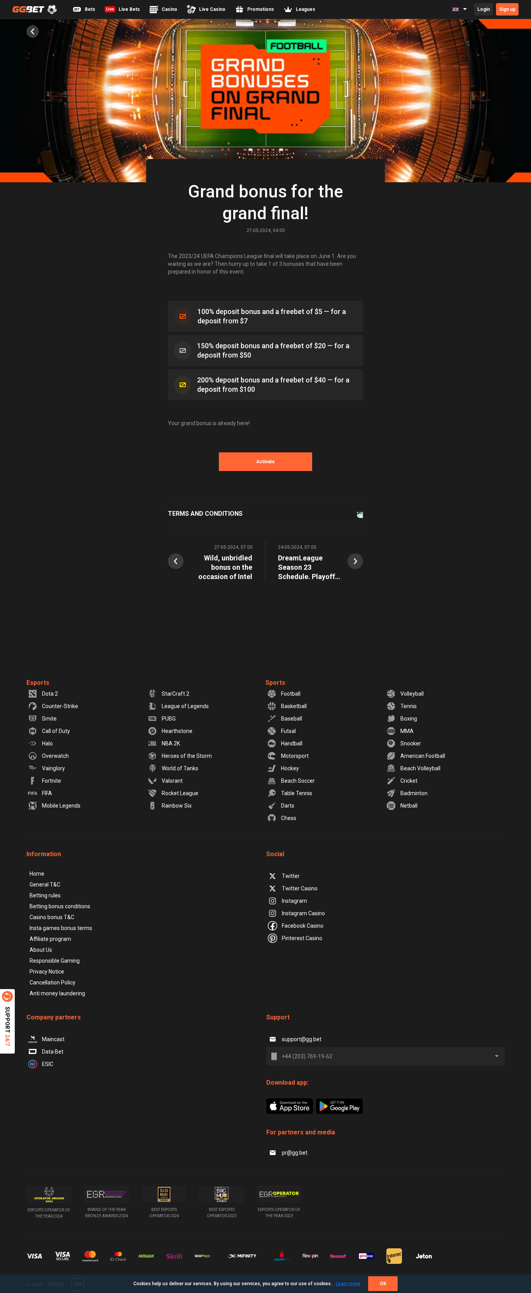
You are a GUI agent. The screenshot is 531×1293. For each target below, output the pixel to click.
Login (483, 9)
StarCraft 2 (175, 694)
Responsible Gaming (55, 961)
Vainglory (53, 768)
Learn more (348, 1283)
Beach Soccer (298, 781)
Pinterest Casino (302, 938)
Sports (275, 682)
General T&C (45, 884)
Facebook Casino (302, 926)
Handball (291, 743)
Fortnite (51, 781)
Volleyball (412, 694)
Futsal (288, 731)
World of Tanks (180, 768)
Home (37, 874)
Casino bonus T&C (52, 917)
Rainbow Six (177, 806)
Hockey (290, 768)
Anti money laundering (57, 993)
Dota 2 (50, 694)
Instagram (294, 901)
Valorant (172, 781)
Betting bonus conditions (60, 906)
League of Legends (185, 706)
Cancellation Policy (52, 982)
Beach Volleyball (420, 768)
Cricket (408, 781)
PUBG (169, 718)
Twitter (291, 876)
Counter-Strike (60, 706)
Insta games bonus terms (61, 928)
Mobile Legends (61, 806)
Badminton (414, 793)
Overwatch (55, 756)
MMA (407, 731)
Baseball (291, 718)
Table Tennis (296, 793)
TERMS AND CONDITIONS (205, 513)
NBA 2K (171, 743)
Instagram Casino (303, 913)
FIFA (47, 793)
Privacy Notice (47, 971)
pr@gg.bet (294, 1153)
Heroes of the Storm (187, 756)
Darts (287, 806)
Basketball (294, 706)
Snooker (410, 743)
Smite (49, 718)
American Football (422, 756)
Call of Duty (56, 731)
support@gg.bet (301, 1039)
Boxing (408, 718)
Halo (47, 743)
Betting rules (45, 895)
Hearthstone (177, 731)
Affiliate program (50, 939)
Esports (37, 682)
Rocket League (180, 793)
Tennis (408, 706)
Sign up (507, 9)
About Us (41, 950)
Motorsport (295, 756)
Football (290, 694)
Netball (408, 806)
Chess (288, 818)
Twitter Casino (300, 888)
